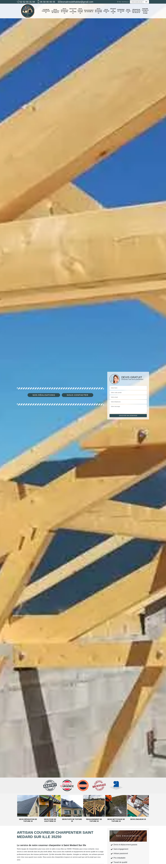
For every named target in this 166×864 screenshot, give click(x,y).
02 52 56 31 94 (27, 2)
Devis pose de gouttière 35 (73, 11)
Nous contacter (77, 395)
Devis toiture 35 (128, 11)
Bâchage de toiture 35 (113, 11)
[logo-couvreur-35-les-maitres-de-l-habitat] (27, 11)
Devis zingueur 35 (106, 11)
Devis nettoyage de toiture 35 (98, 11)
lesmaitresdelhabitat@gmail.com (77, 2)
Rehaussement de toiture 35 (89, 11)
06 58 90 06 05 (47, 2)
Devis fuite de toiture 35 (80, 11)
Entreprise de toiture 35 (121, 11)
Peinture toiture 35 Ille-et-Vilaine (145, 11)
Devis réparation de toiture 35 (64, 11)
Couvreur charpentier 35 (46, 11)
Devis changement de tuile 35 (55, 11)
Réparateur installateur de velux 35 (136, 11)
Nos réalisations (44, 395)
